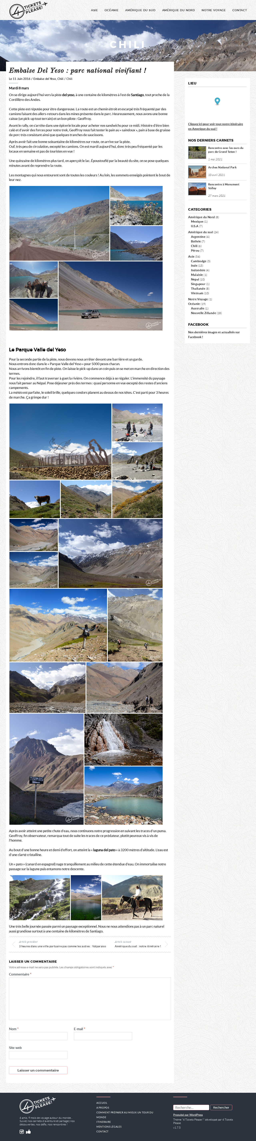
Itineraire (103, 1121)
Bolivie (196, 241)
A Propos (102, 1107)
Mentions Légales (109, 1126)
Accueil (101, 1102)
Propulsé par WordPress (188, 1115)
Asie (94, 10)
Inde (194, 265)
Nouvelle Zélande (203, 313)
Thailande (198, 288)
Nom (14, 1029)
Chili (69, 78)
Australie (197, 308)
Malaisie (197, 274)
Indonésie (198, 270)
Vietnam (197, 293)
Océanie (112, 10)
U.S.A (195, 226)
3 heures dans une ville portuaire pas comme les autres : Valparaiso (62, 946)
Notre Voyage (198, 299)
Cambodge (198, 261)
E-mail (79, 1029)
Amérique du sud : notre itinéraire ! (138, 946)
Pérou (195, 250)
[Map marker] (217, 102)
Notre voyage (214, 10)
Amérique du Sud (140, 10)
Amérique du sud (200, 232)
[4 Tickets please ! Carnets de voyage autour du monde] (28, 10)
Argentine (198, 236)
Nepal (195, 279)
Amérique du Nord (178, 10)
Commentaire (20, 974)
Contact (239, 10)
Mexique (197, 221)
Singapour (198, 284)
